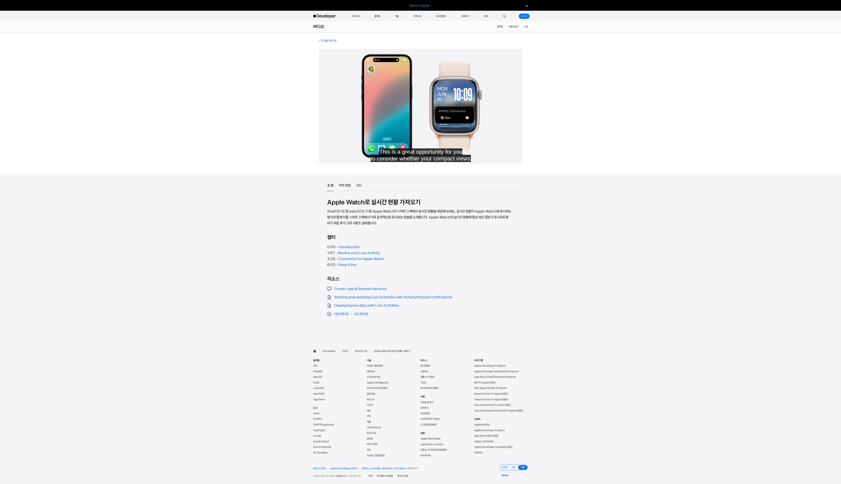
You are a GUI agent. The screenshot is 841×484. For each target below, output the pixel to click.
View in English (419, 5)
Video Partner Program (488, 399)
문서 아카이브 (426, 388)
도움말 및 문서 (426, 402)
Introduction (349, 247)
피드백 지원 (425, 455)
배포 (369, 410)
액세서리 (371, 371)
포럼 (422, 413)
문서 (422, 365)
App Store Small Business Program (495, 376)
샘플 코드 (424, 376)
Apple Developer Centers (489, 430)
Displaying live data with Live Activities (366, 305)
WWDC (478, 452)
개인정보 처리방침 (385, 475)
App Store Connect (431, 444)
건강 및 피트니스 (374, 427)
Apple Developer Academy (490, 447)
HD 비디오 (341, 314)
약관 (370, 475)
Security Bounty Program (489, 405)
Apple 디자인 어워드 (484, 441)
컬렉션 (500, 26)
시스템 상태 (425, 424)
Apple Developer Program (490, 365)
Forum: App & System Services (360, 289)
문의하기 (424, 407)
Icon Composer (322, 447)
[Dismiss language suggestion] (526, 5)
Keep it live (347, 264)
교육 (369, 416)
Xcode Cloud (321, 441)
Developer (329, 351)
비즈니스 (371, 399)
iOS (315, 365)
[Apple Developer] (325, 16)
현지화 (370, 438)
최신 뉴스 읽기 (319, 468)
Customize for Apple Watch (361, 259)
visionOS (318, 388)
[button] (504, 16)
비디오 (319, 26)
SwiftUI (317, 419)
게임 (369, 421)
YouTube (398, 468)
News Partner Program (488, 393)
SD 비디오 (361, 314)
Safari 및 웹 (373, 455)
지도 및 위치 (372, 444)
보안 (369, 449)
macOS (317, 376)
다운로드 (424, 371)
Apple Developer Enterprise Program (496, 371)
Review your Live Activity (359, 253)
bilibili (365, 468)
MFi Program (482, 382)
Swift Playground (323, 424)
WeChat (387, 468)
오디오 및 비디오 (374, 388)
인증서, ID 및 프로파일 (430, 449)
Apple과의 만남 (481, 424)
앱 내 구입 (371, 433)
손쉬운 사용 (372, 365)
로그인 (524, 16)
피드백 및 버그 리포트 (430, 419)
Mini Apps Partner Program (490, 388)
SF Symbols (320, 452)
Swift (316, 413)
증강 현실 (371, 393)
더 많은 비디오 (329, 40)
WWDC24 (361, 351)
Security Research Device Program (495, 410)
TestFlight (319, 430)
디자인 (370, 405)
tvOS (316, 382)
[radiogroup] (513, 467)
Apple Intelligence (378, 382)
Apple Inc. (342, 475)
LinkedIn (375, 468)
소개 (526, 26)
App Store (319, 399)
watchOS (318, 393)
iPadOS (317, 371)
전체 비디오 (513, 26)
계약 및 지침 (402, 475)
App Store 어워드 (483, 435)
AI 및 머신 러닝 (373, 376)
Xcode (317, 435)
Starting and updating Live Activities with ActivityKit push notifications (393, 297)
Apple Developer (430, 438)
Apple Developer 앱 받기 (343, 468)
